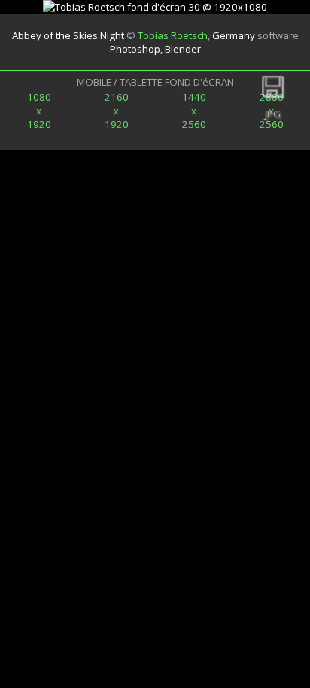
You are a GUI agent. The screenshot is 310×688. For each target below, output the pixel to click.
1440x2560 (194, 110)
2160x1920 (117, 110)
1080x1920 (39, 110)
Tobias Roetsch (173, 35)
